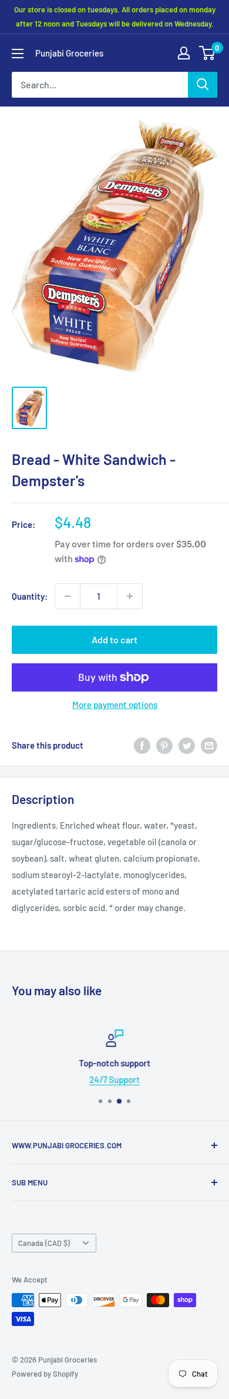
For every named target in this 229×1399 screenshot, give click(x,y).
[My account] (184, 52)
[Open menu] (17, 53)
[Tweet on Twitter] (187, 745)
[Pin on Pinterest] (164, 745)
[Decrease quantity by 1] (67, 596)
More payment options (114, 704)
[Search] (202, 85)
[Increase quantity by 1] (129, 596)
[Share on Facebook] (142, 745)
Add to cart (114, 639)
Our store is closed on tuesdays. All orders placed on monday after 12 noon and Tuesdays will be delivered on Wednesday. (114, 16)
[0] (207, 53)
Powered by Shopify (45, 1373)
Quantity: (30, 596)
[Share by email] (209, 745)
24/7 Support (114, 1079)
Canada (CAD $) (44, 1243)
